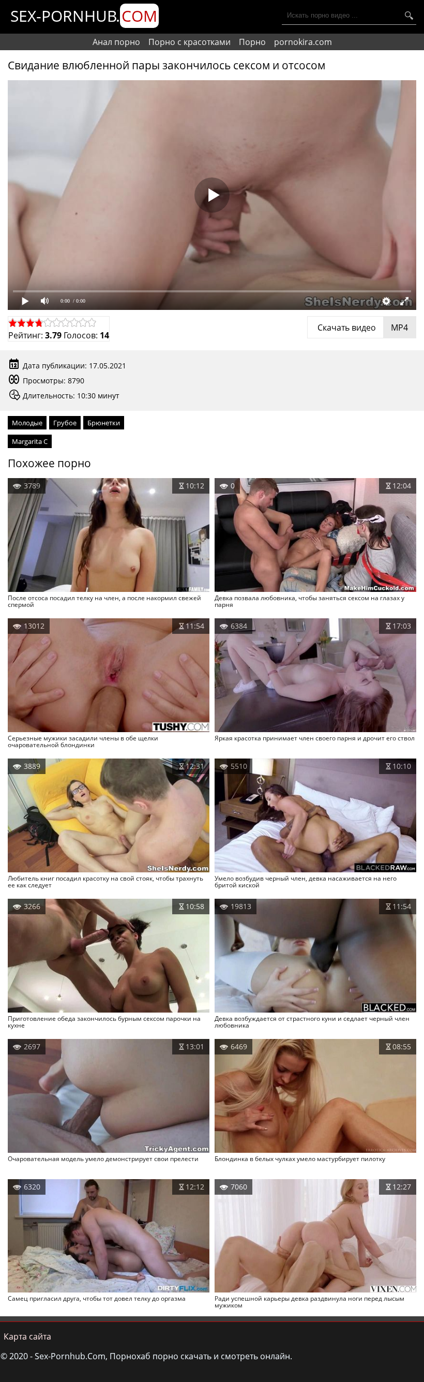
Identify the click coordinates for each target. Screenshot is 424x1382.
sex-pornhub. (83, 15)
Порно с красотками (189, 42)
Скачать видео (361, 327)
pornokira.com (303, 42)
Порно (252, 42)
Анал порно (116, 42)
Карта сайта (27, 1336)
